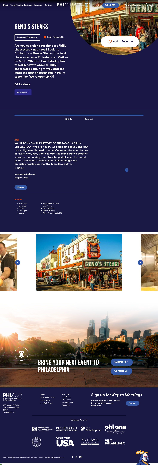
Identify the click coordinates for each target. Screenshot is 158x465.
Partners (28, 5)
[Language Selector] (151, 6)
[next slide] (140, 262)
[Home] (73, 7)
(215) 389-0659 (21, 178)
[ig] (76, 457)
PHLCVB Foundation (66, 395)
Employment (45, 400)
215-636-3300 (8, 412)
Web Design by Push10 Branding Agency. (53, 457)
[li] (80, 457)
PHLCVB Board (46, 403)
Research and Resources (67, 403)
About (43, 394)
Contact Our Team (48, 397)
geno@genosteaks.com (25, 174)
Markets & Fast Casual (27, 37)
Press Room (66, 399)
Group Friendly (23, 92)
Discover (38, 5)
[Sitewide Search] (98, 5)
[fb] (72, 457)
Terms (40, 457)
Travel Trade (16, 5)
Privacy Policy (33, 457)
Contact (48, 5)
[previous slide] (18, 262)
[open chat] (142, 457)
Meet (5, 5)
